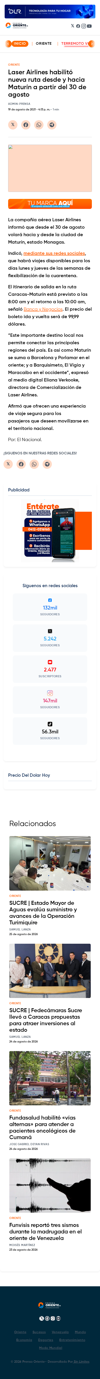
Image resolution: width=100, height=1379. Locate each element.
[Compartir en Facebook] (25, 124)
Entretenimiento (72, 1340)
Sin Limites (81, 1361)
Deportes (45, 1340)
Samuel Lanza (20, 929)
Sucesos (39, 1332)
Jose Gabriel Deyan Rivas (29, 1144)
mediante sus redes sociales (54, 253)
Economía (24, 1340)
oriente (15, 896)
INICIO (20, 44)
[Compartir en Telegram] (52, 124)
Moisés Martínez (22, 1245)
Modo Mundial (50, 1348)
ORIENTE (14, 65)
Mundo (80, 1332)
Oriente (44, 44)
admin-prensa (19, 104)
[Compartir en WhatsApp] (38, 124)
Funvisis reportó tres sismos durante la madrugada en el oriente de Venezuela (45, 1231)
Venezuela (60, 1332)
